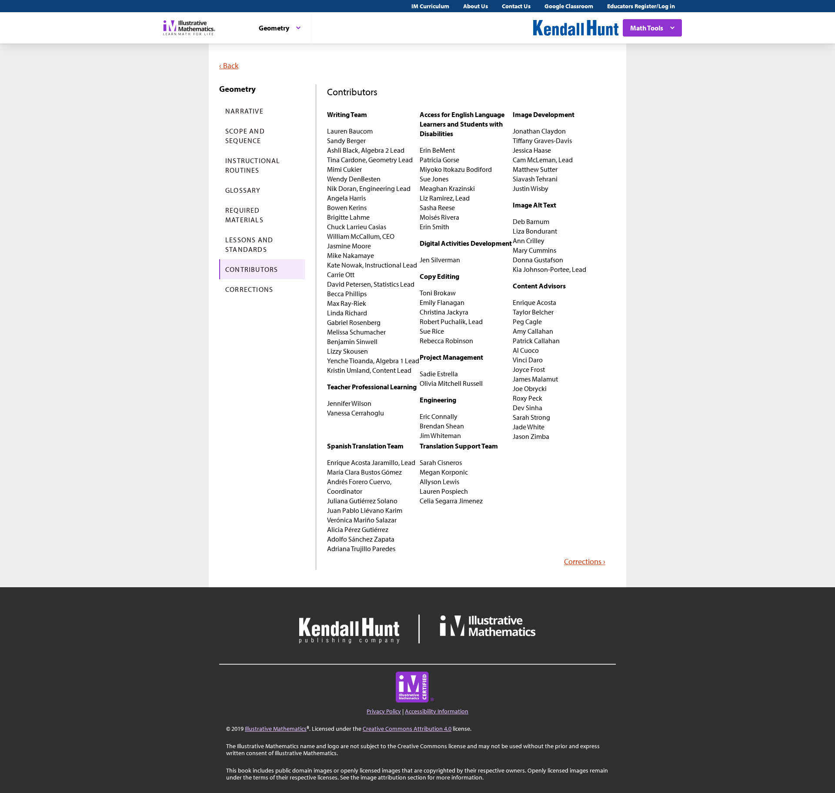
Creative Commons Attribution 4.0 (407, 729)
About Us (475, 6)
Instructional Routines (253, 165)
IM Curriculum (430, 6)
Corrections (249, 289)
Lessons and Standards (249, 244)
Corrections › (584, 561)
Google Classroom (568, 6)
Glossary (243, 190)
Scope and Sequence (245, 136)
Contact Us (516, 6)
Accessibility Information (436, 711)
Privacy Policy (384, 711)
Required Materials (244, 215)
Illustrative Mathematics (276, 729)
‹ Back (228, 65)
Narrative (244, 111)
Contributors (251, 269)
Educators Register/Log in (641, 6)
